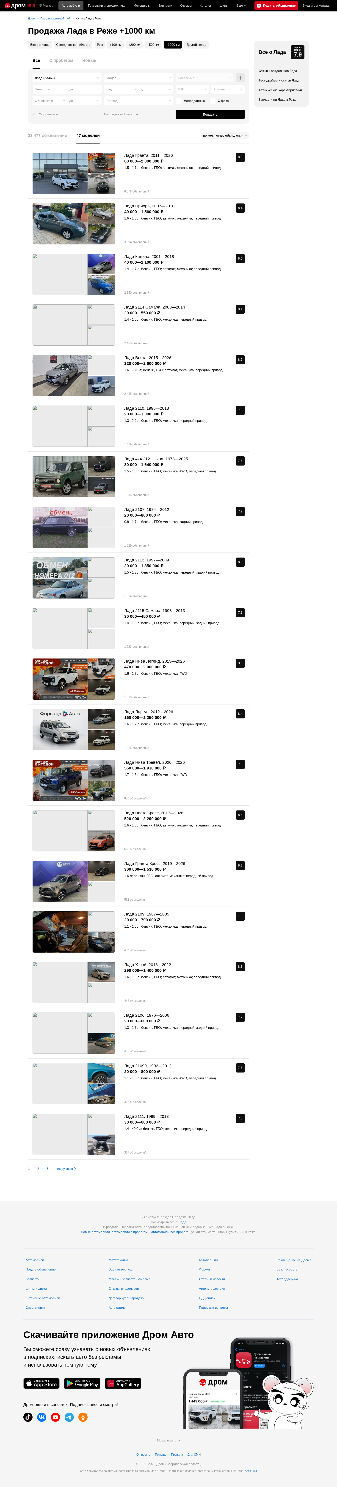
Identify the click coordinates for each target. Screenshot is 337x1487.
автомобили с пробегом (130, 1232)
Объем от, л (44, 101)
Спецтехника (35, 1307)
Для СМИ (194, 1454)
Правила (177, 1454)
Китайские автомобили (43, 1298)
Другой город (196, 44)
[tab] (36, 63)
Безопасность (286, 1269)
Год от (111, 89)
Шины (223, 5)
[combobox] (67, 77)
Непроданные (194, 101)
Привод (112, 101)
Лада (182, 1222)
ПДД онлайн (208, 1298)
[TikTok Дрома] (28, 1417)
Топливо (220, 89)
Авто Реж (251, 1471)
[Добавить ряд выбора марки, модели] (240, 77)
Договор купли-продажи (126, 1298)
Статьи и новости (212, 1279)
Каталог (205, 5)
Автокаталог (118, 1307)
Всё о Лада (272, 52)
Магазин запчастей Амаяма (129, 1279)
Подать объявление (41, 1269)
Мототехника (118, 1260)
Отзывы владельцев (124, 1288)
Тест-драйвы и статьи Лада (279, 80)
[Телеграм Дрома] (69, 1417)
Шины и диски (36, 1288)
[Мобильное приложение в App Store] (41, 1383)
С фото (223, 101)
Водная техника (121, 1269)
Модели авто (167, 1440)
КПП (181, 89)
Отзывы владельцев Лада (278, 71)
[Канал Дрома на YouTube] (55, 1417)
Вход (317, 5)
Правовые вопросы (213, 1307)
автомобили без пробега (169, 1232)
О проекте (143, 1454)
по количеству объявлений (223, 135)
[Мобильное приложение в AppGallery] (123, 1383)
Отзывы (186, 5)
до (142, 89)
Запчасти (165, 5)
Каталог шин (208, 1260)
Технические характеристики (280, 90)
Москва (48, 5)
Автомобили (71, 5)
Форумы (205, 1269)
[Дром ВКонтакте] (41, 1417)
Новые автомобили (95, 1232)
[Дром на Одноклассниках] (83, 1417)
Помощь (160, 1454)
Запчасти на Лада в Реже (277, 99)
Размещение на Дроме (293, 1260)
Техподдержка (287, 1279)
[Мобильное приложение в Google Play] (82, 1383)
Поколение (186, 78)
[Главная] (20, 5)
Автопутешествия (212, 1288)
